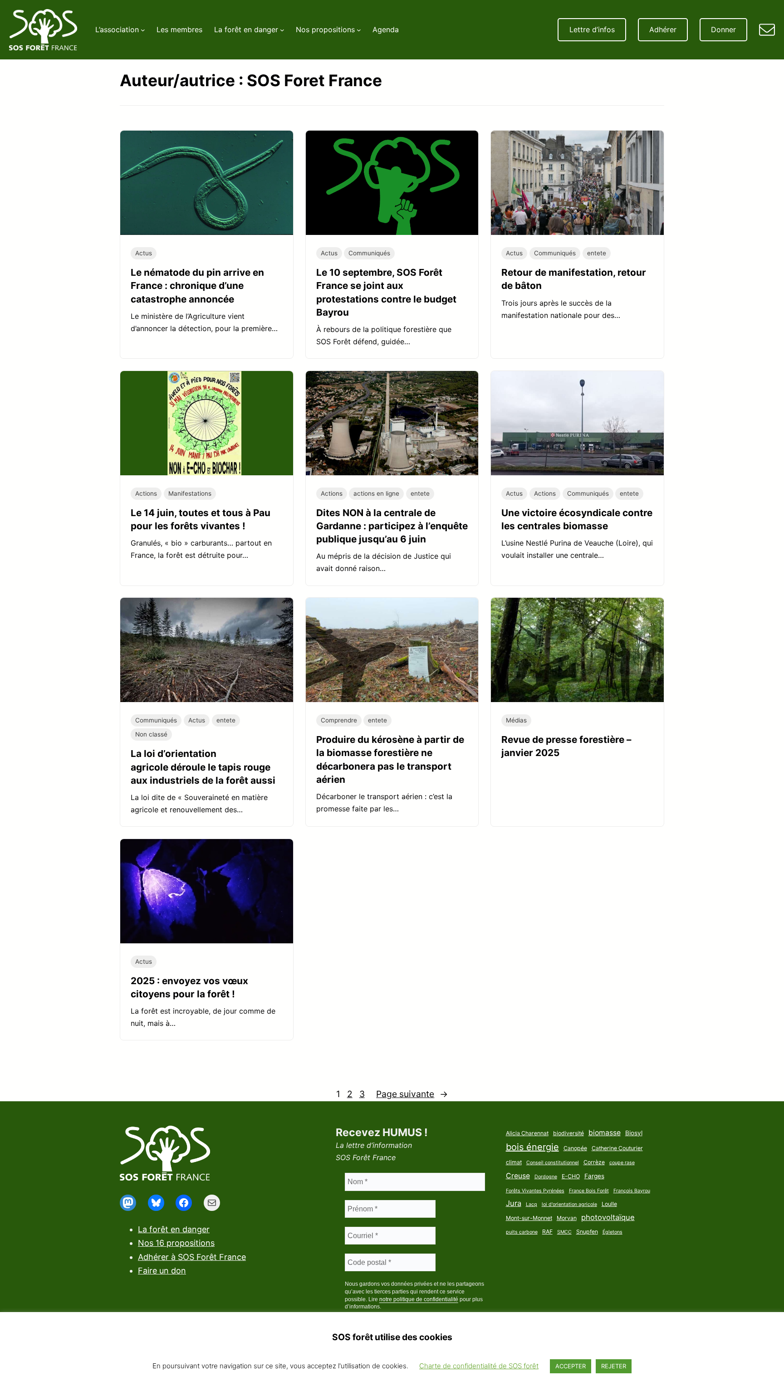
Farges (594, 1176)
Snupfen (587, 1231)
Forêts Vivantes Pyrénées (535, 1191)
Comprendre (339, 720)
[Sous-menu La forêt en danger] (282, 30)
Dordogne (545, 1177)
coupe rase (622, 1163)
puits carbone (522, 1232)
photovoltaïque (608, 1217)
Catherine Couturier (617, 1148)
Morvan (567, 1218)
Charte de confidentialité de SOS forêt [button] (479, 1365)
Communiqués (369, 253)
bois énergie (532, 1147)
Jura (513, 1203)
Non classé (151, 734)
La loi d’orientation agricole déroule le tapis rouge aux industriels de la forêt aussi (203, 767)
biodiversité (568, 1133)
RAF (547, 1231)
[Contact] (767, 30)
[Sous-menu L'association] (143, 30)
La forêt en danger (174, 1229)
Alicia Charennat (527, 1133)
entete (596, 253)
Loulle (609, 1203)
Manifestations (189, 493)
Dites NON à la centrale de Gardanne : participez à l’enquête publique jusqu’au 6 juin (392, 526)
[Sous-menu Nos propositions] (359, 30)
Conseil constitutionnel (552, 1163)
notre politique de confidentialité (418, 1299)
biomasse (604, 1132)
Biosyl (633, 1133)
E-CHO (571, 1176)
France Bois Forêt (589, 1191)
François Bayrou (631, 1191)
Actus (143, 253)
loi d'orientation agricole (569, 1204)
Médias (516, 720)
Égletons (612, 1232)
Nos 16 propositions (176, 1243)
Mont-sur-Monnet (529, 1218)
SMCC (564, 1232)
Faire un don (162, 1270)
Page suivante (412, 1093)
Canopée (575, 1148)
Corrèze (594, 1162)
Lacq (531, 1204)
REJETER (613, 1366)
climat (514, 1162)
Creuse (518, 1175)
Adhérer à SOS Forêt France (192, 1257)
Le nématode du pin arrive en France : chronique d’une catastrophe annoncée (197, 285)
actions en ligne (376, 493)
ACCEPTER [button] (570, 1366)
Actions (146, 493)
